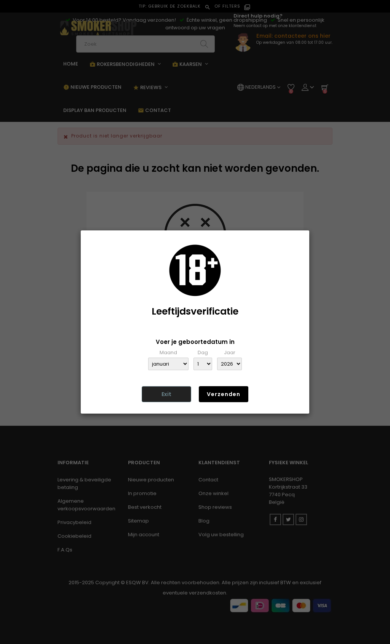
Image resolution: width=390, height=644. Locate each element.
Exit (166, 394)
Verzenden (223, 394)
